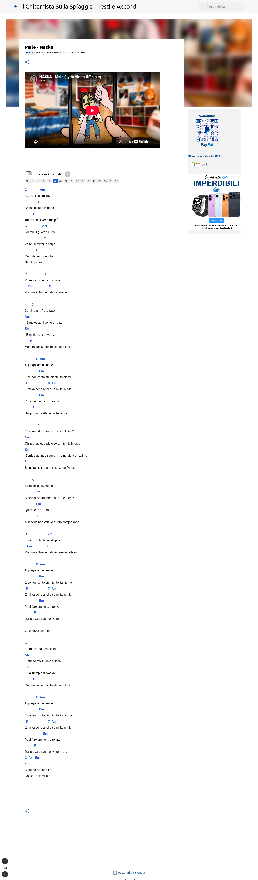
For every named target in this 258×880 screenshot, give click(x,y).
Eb (83, 181)
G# (116, 181)
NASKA (29, 53)
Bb (44, 181)
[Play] (5, 861)
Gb (105, 181)
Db (66, 181)
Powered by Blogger (131, 872)
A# (38, 181)
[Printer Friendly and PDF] (198, 166)
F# (99, 181)
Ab (27, 181)
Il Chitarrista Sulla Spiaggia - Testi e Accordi (79, 6)
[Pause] (5, 874)
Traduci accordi (49, 174)
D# (77, 181)
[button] (27, 62)
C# (60, 181)
